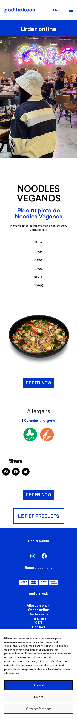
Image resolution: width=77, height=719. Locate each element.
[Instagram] (32, 556)
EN (54, 10)
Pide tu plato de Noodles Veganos (38, 213)
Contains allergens (39, 420)
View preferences (39, 709)
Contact (38, 627)
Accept (38, 685)
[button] (70, 10)
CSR (38, 622)
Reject (38, 697)
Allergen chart (38, 605)
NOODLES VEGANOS (38, 193)
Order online (38, 609)
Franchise (38, 618)
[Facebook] (44, 556)
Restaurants (38, 614)
